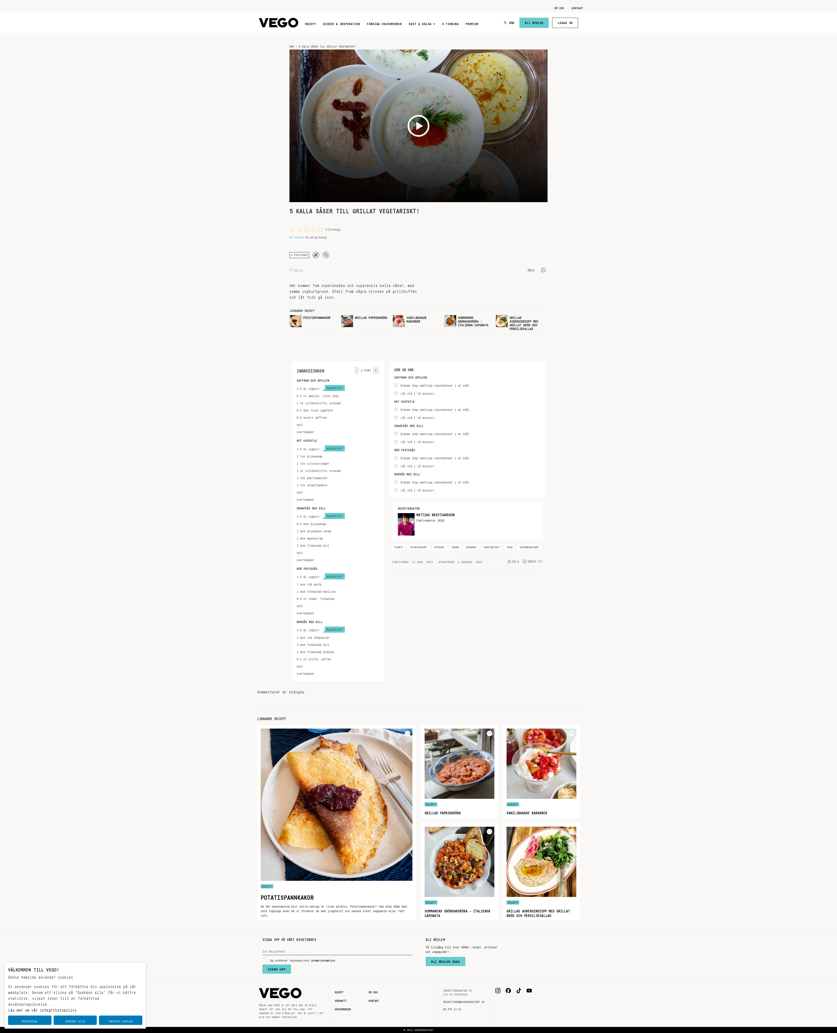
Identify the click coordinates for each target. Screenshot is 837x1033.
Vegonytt (341, 1000)
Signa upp (277, 968)
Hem (291, 46)
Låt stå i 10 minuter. (418, 393)
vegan (455, 546)
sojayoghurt (418, 546)
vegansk (471, 546)
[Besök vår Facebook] (508, 990)
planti (398, 546)
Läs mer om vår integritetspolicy (42, 1009)
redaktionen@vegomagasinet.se (464, 1001)
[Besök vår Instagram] (497, 990)
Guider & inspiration (341, 23)
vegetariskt (491, 546)
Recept (310, 23)
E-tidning (450, 23)
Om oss (559, 7)
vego (510, 546)
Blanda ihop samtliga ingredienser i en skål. (436, 384)
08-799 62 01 (452, 1008)
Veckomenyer (343, 1008)
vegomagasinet (529, 546)
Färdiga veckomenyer (384, 23)
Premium (472, 23)
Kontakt (577, 7)
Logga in (565, 22)
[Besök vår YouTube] (529, 990)
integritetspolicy (323, 960)
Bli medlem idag (445, 960)
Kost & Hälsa (420, 23)
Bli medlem (534, 22)
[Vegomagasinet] (278, 23)
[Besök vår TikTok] (518, 990)
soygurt (439, 546)
